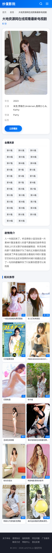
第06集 (33, 157)
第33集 (33, 214)
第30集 (33, 208)
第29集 (22, 208)
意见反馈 (36, 542)
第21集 (33, 189)
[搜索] (40, 4)
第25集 (10, 202)
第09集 (33, 163)
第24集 (33, 195)
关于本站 (6, 538)
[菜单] (47, 4)
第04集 (10, 157)
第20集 (21, 189)
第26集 (22, 202)
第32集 (21, 214)
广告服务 (45, 538)
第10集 (10, 170)
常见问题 (36, 538)
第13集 (10, 176)
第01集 (10, 150)
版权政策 (26, 538)
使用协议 (16, 538)
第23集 (22, 195)
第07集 (10, 163)
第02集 (21, 150)
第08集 (21, 163)
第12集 (32, 170)
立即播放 (13, 128)
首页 (4, 12)
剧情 (12, 12)
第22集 (10, 195)
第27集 (33, 202)
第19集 (10, 189)
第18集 (33, 182)
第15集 (33, 176)
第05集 (22, 157)
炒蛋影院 (8, 4)
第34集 (10, 221)
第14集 (21, 176)
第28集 (10, 208)
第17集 (21, 182)
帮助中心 (26, 542)
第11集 (21, 170)
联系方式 (16, 542)
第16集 (10, 182)
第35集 (22, 221)
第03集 (33, 150)
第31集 (10, 214)
